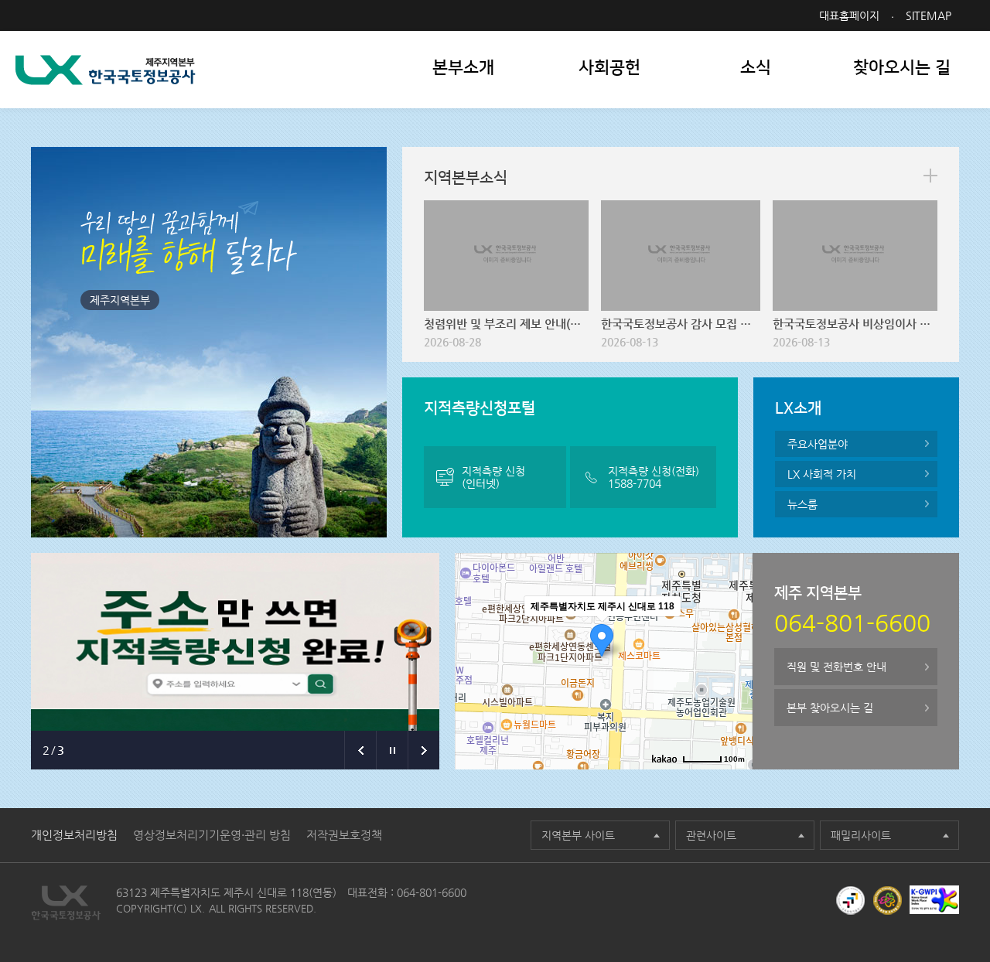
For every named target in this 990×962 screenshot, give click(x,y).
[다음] (423, 750)
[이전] (360, 750)
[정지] (392, 750)
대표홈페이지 (849, 15)
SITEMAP (928, 15)
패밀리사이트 (861, 835)
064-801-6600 (431, 892)
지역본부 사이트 (578, 835)
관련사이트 (711, 835)
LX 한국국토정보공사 (105, 70)
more (930, 176)
